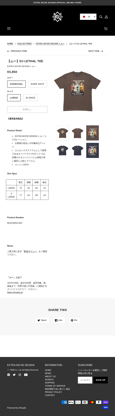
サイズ (10, 91)
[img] (101, 16)
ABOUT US (50, 376)
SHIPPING (50, 382)
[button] (88, 17)
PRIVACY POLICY (53, 392)
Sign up (100, 380)
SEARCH (49, 379)
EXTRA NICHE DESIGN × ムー (50, 44)
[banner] (57, 16)
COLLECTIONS (24, 44)
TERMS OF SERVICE (55, 386)
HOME (10, 44)
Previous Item (18, 51)
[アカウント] (106, 16)
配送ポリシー (30, 251)
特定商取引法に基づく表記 (57, 389)
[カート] (106, 29)
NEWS (48, 373)
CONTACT (50, 395)
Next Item (94, 51)
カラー (10, 78)
